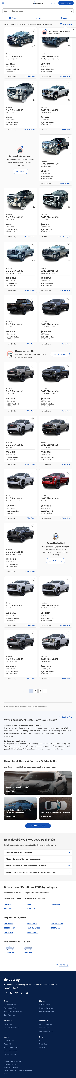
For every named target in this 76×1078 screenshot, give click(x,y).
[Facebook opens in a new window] (6, 993)
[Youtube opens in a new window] (16, 993)
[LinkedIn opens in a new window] (27, 993)
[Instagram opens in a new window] (11, 993)
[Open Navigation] (3, 3)
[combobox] (36, 11)
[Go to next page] (53, 691)
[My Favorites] (51, 3)
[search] (71, 10)
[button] (38, 852)
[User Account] (55, 3)
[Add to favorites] (33, 31)
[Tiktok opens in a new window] (21, 993)
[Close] (73, 29)
